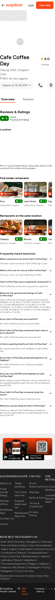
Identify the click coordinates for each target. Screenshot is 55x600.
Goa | (32, 545)
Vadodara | (30, 560)
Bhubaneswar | (31, 556)
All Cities (29, 571)
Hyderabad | (25, 549)
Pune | (4, 545)
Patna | (5, 556)
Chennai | (46, 541)
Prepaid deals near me (21, 504)
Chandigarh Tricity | (39, 567)
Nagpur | (33, 563)
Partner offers (4, 502)
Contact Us (7, 518)
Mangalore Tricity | (12, 571)
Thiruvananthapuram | (14, 563)
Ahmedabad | (44, 545)
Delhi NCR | (8, 541)
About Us (5, 483)
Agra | (13, 549)
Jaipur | (5, 549)
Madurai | (6, 567)
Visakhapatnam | (38, 552)
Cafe (3, 74)
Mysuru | (18, 560)
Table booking (20, 485)
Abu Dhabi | (19, 567)
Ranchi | (22, 552)
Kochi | (50, 549)
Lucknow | (39, 549)
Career (4, 524)
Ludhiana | (7, 560)
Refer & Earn (37, 497)
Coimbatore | (9, 552)
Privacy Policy (33, 513)
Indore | (45, 556)
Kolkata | (14, 545)
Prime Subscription (37, 485)
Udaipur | (44, 563)
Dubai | (24, 545)
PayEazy (34, 492)
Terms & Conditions (36, 505)
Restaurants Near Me (22, 514)
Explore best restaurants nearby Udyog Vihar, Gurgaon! (24, 577)
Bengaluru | (33, 541)
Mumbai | (20, 541)
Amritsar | (16, 556)
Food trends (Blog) (4, 492)
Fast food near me (20, 494)
